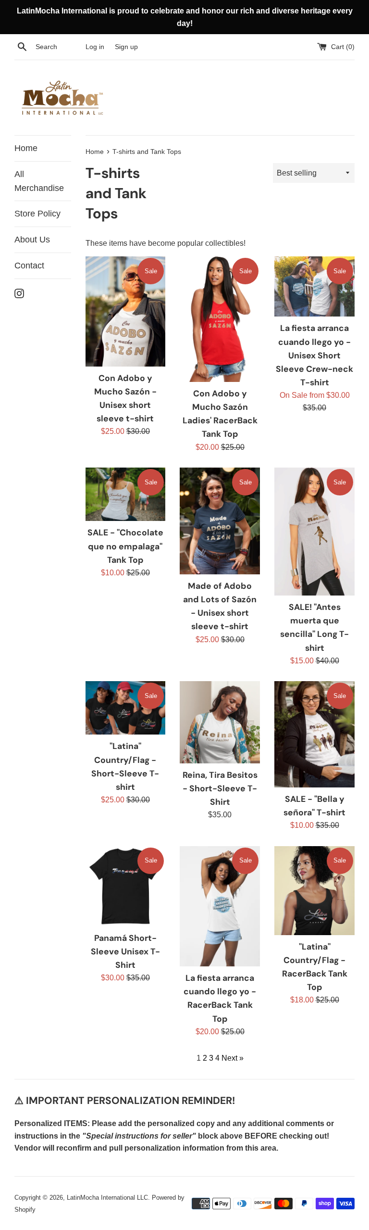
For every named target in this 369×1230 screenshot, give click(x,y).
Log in (95, 47)
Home (25, 148)
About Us (32, 239)
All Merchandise (39, 181)
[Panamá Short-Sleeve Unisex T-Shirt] (126, 886)
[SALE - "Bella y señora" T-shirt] (314, 734)
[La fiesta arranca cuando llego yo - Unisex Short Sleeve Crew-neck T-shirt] (314, 286)
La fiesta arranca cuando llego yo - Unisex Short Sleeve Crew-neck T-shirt (314, 355)
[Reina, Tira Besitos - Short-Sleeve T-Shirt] (220, 722)
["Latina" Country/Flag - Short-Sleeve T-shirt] (126, 708)
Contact (29, 265)
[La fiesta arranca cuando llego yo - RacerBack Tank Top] (220, 906)
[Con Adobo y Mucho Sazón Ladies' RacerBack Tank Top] (220, 319)
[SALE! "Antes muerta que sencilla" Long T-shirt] (314, 532)
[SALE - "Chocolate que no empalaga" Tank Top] (126, 494)
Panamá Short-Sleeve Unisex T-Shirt (125, 951)
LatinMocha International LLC (107, 1197)
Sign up (126, 47)
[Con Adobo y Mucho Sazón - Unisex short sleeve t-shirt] (126, 311)
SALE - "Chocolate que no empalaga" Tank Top (125, 546)
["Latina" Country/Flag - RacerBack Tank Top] (314, 890)
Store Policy (37, 213)
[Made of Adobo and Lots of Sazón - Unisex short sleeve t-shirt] (220, 521)
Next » (232, 1058)
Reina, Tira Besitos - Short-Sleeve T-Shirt (220, 788)
